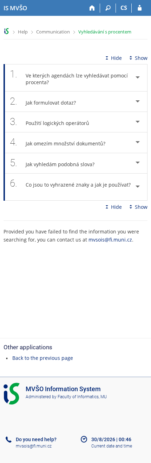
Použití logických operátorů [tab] (49, 121)
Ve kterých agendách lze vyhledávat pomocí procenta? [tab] (69, 77)
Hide (116, 58)
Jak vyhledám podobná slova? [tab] (52, 163)
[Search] (108, 8)
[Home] (92, 8)
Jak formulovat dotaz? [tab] (43, 101)
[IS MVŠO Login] (139, 8)
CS (123, 8)
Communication (53, 32)
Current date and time (111, 446)
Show (141, 58)
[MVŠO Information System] (6, 31)
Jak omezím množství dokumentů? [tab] (57, 142)
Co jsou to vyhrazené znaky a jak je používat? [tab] (70, 183)
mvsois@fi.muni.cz (110, 239)
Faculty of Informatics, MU (82, 396)
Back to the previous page (42, 358)
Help (23, 32)
